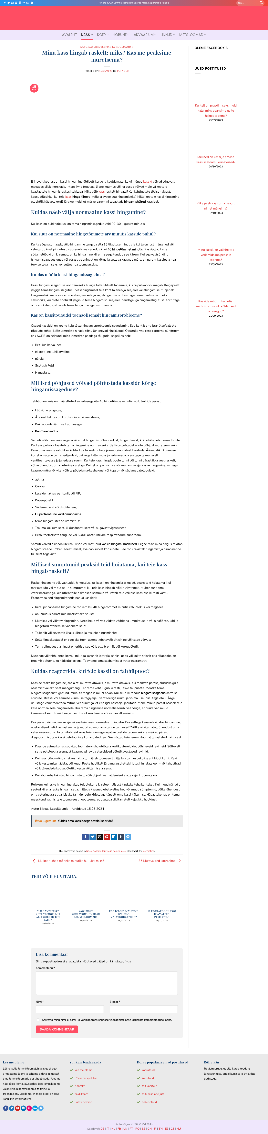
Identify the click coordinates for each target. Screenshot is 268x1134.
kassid (147, 181)
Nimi (40, 1002)
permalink (148, 851)
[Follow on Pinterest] (16, 3)
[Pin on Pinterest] (107, 837)
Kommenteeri (45, 968)
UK (125, 1129)
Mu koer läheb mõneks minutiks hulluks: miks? (70, 861)
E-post (115, 1002)
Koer (101, 34)
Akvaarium (144, 34)
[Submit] (261, 3)
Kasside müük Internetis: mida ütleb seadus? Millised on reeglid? (215, 306)
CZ (172, 1129)
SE (143, 1129)
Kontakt (80, 1086)
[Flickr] (24, 3)
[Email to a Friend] (100, 837)
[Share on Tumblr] (121, 837)
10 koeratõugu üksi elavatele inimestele (162, 914)
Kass (85, 34)
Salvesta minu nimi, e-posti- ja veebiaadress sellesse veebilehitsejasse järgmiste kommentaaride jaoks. (107, 1020)
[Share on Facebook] (85, 837)
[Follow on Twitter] (8, 3)
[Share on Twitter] (92, 837)
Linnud (166, 34)
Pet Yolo (123, 71)
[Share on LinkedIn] (114, 837)
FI (155, 1129)
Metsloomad (191, 34)
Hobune (120, 34)
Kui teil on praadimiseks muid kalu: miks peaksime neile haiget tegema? (216, 110)
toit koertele (149, 1086)
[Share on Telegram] (128, 837)
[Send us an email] (12, 3)
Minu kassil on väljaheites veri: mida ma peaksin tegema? (216, 255)
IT (108, 1129)
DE (102, 1129)
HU (179, 1129)
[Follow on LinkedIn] (20, 3)
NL (113, 1129)
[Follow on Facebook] (5, 3)
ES (166, 1129)
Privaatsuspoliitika (86, 1078)
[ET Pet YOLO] (134, 18)
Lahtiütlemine (83, 1102)
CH (150, 1129)
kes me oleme (83, 1070)
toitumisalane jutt (153, 1094)
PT (131, 1129)
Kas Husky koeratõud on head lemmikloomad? (86, 914)
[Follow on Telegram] (32, 3)
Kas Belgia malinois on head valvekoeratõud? (123, 914)
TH (161, 1129)
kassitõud (148, 1078)
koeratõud (148, 1070)
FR (119, 1129)
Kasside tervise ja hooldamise (110, 46)
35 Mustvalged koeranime (157, 861)
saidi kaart (81, 1094)
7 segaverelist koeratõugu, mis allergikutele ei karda (48, 915)
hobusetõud (149, 1102)
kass (101, 191)
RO (137, 1129)
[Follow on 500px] (27, 3)
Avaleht (69, 34)
